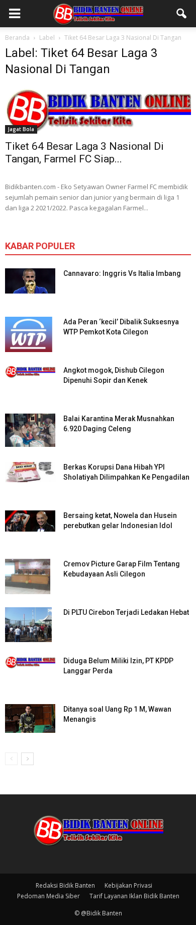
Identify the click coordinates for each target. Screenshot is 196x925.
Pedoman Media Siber (48, 896)
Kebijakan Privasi (128, 885)
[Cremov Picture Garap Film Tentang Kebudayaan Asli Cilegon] (27, 576)
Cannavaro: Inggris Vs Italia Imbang (122, 273)
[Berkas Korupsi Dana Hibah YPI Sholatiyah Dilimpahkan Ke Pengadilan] (30, 472)
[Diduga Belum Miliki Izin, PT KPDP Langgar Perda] (30, 662)
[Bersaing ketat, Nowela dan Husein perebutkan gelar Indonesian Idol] (30, 521)
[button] (182, 13)
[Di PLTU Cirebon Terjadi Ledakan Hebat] (28, 625)
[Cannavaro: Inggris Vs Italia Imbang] (30, 281)
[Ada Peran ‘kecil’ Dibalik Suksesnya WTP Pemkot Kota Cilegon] (28, 334)
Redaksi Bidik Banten (65, 885)
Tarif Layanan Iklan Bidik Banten (134, 896)
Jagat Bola (21, 129)
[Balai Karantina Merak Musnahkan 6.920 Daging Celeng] (30, 430)
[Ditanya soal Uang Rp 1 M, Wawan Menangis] (30, 718)
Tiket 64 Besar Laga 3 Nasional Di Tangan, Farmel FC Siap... (84, 152)
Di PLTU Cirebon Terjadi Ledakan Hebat (126, 612)
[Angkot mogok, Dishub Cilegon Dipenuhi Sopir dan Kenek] (30, 371)
